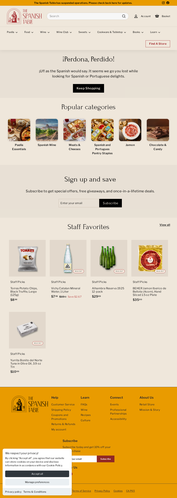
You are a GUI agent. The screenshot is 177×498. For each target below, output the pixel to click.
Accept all (37, 473)
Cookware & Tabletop (110, 32)
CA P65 (130, 490)
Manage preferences (37, 482)
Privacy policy (13, 491)
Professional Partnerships (118, 411)
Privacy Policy (102, 490)
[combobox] (88, 16)
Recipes (86, 415)
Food (27, 32)
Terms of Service (81, 490)
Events (114, 404)
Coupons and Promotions (59, 417)
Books (137, 32)
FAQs (84, 404)
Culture (86, 420)
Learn (153, 32)
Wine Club (62, 32)
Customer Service (63, 404)
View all (165, 224)
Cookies (118, 490)
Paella (11, 32)
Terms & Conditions (34, 491)
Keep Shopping (88, 88)
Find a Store (157, 43)
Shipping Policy (61, 409)
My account (58, 429)
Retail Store (147, 404)
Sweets (83, 32)
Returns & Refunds (63, 424)
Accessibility (118, 419)
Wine (43, 32)
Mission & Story (149, 409)
